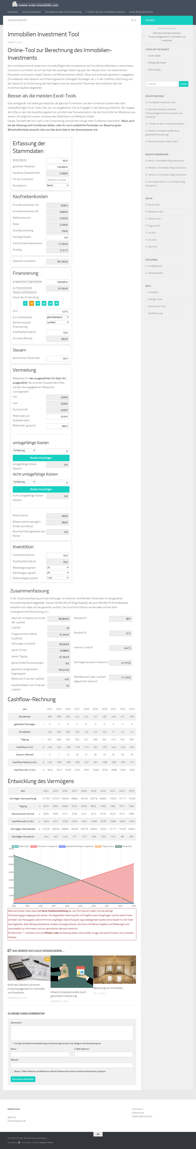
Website (14, 1060)
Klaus (150, 160)
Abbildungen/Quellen (142, 1116)
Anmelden (153, 292)
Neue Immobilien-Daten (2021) (163, 141)
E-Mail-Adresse (82, 1049)
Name (14, 1049)
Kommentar (17, 1022)
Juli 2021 (152, 232)
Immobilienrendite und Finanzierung (63, 11)
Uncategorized (155, 266)
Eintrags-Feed (155, 299)
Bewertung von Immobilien (108, 988)
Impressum (137, 1109)
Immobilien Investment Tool (161, 102)
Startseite (13, 11)
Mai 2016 (152, 246)
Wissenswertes (17, 20)
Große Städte (154, 55)
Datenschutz (138, 1112)
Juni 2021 (152, 239)
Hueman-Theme (46, 1142)
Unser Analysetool (31, 11)
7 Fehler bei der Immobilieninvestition (166, 123)
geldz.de (12, 1117)
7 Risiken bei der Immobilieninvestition (105, 11)
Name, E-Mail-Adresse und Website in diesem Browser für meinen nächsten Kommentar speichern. (60, 1071)
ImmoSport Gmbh (157, 181)
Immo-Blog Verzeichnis (141, 11)
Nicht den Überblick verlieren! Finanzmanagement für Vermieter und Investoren (26, 988)
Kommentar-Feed (157, 306)
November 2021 (156, 211)
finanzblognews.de (17, 1121)
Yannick (151, 174)
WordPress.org (155, 313)
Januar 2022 (154, 204)
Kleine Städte (154, 69)
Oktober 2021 (154, 218)
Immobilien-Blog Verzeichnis (170, 160)
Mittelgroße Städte (157, 62)
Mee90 (151, 167)
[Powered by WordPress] (19, 1143)
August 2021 (154, 225)
